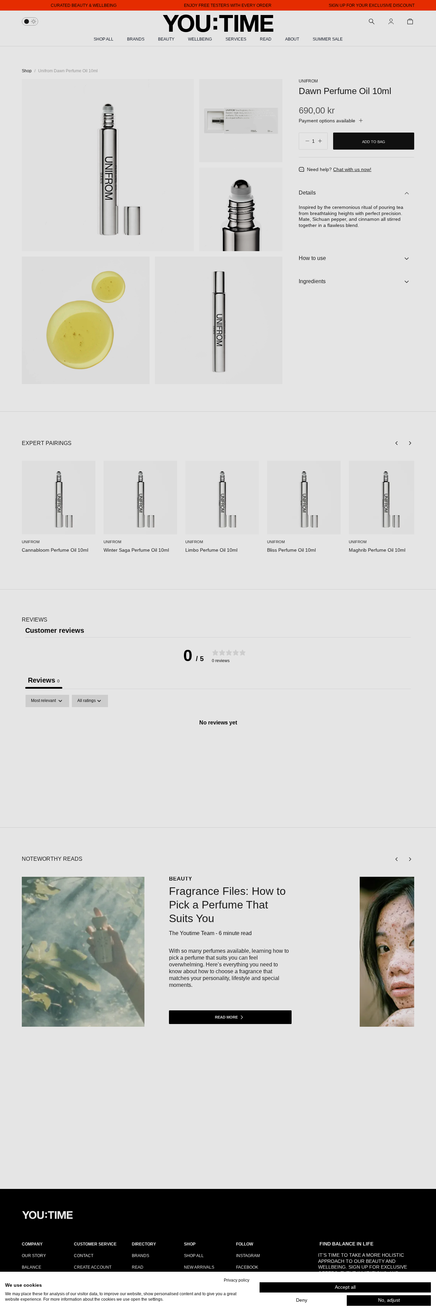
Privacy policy (236, 1280)
